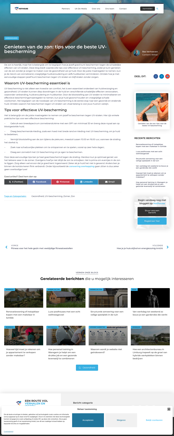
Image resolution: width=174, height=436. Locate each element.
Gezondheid (11, 38)
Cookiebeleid (8, 431)
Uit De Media (81, 9)
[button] (169, 409)
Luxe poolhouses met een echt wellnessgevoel (149, 152)
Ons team (109, 9)
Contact (123, 9)
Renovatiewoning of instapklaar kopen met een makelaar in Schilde (151, 145)
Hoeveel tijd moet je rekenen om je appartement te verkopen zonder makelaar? (151, 175)
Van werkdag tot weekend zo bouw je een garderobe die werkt (152, 167)
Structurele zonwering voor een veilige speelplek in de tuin (149, 160)
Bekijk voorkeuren (154, 420)
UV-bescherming (53, 196)
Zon (73, 196)
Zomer (66, 196)
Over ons (96, 9)
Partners (66, 9)
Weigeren (121, 420)
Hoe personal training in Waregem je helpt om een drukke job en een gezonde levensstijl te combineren (152, 184)
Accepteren (88, 420)
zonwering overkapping (81, 166)
